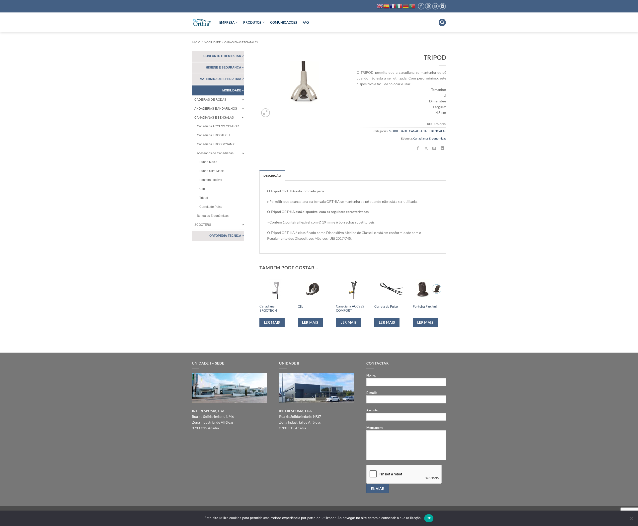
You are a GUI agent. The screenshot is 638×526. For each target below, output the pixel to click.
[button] (442, 22)
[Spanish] (386, 5)
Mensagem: (374, 428)
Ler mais (272, 322)
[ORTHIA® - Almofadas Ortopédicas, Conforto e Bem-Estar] (202, 22)
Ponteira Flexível (210, 180)
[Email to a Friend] (434, 148)
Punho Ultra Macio (212, 171)
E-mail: (371, 393)
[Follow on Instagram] (428, 6)
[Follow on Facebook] (421, 6)
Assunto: (372, 410)
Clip (202, 189)
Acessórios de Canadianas (215, 153)
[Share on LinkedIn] (442, 148)
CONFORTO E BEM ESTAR (222, 56)
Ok (429, 518)
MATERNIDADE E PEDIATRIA (220, 79)
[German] (406, 5)
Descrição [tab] (272, 175)
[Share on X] (426, 148)
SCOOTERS (202, 224)
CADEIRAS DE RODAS (210, 99)
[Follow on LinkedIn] (442, 6)
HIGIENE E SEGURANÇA (223, 67)
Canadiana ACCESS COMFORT (219, 126)
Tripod (203, 198)
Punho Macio (208, 162)
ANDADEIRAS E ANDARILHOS (215, 108)
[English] (380, 5)
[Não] (631, 520)
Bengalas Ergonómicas (213, 216)
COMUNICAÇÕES (283, 22)
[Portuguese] (412, 5)
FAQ (306, 22)
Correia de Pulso (210, 207)
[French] (393, 5)
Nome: (371, 375)
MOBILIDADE (212, 42)
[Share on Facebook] (418, 148)
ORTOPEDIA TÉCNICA (225, 235)
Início (196, 42)
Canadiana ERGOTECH (213, 135)
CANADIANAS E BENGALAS (241, 42)
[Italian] (399, 5)
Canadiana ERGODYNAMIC (216, 144)
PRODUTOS (252, 22)
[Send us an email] (435, 6)
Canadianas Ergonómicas (429, 138)
